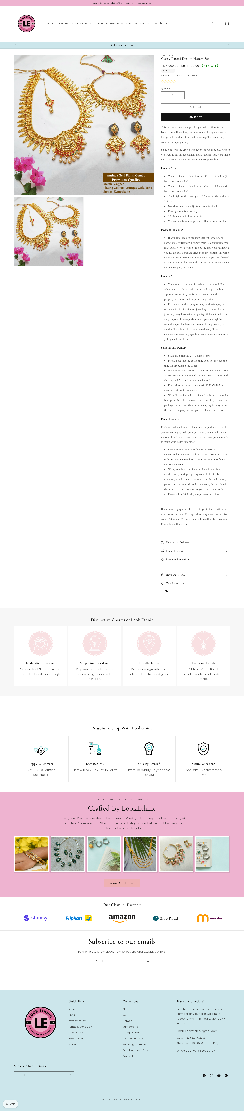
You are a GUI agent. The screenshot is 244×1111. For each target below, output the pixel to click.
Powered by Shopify (132, 1099)
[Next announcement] (228, 45)
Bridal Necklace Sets (135, 1050)
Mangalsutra (131, 1032)
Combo (127, 1021)
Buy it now (196, 117)
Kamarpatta (130, 1026)
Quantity (165, 88)
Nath (125, 1015)
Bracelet (128, 1056)
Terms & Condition (80, 1026)
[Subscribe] (148, 961)
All (124, 1009)
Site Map (73, 1044)
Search (72, 1009)
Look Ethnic (116, 1099)
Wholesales (75, 1032)
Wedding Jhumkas (134, 1044)
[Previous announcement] (15, 45)
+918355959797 (196, 1038)
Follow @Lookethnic (122, 883)
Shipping (166, 75)
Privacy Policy (77, 1021)
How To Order (76, 1038)
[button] (73, 23)
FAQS (71, 1015)
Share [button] (168, 591)
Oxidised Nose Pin (134, 1038)
